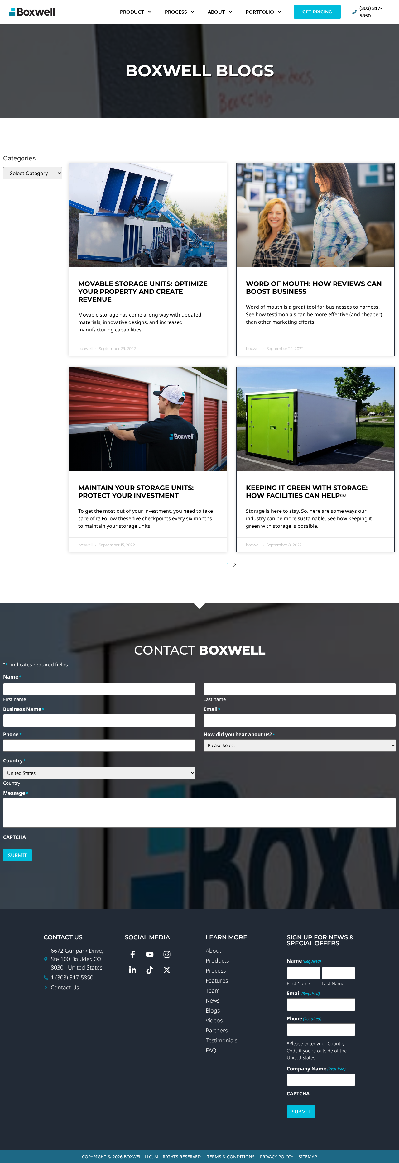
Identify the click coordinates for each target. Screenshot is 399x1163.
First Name (298, 983)
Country (11, 782)
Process (176, 12)
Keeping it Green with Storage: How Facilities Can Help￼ (307, 491)
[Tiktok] (149, 970)
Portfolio (260, 12)
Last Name (333, 983)
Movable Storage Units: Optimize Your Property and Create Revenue (143, 291)
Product (132, 12)
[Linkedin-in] (132, 970)
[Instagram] (167, 954)
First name (14, 699)
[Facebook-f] (132, 954)
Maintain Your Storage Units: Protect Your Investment (136, 491)
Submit (17, 855)
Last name (215, 699)
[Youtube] (149, 954)
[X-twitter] (167, 970)
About (216, 12)
